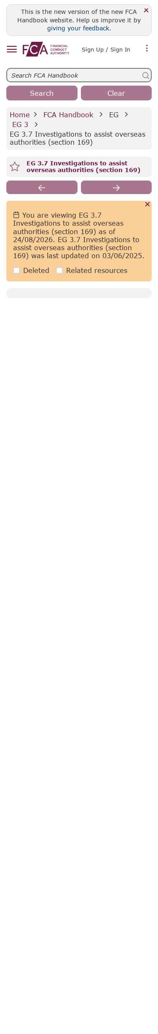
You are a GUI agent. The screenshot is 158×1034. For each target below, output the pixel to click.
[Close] (146, 10)
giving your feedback (78, 28)
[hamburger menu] (11, 49)
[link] (46, 49)
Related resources (96, 270)
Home (20, 115)
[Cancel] (148, 205)
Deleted (36, 270)
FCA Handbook (68, 115)
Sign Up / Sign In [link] (106, 49)
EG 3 (20, 124)
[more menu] (147, 48)
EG (114, 115)
